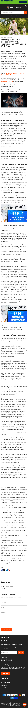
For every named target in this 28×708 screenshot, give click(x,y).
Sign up (21, 652)
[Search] (25, 12)
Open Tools (5, 673)
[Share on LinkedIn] (7, 570)
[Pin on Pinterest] (9, 570)
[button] (25, 705)
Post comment (6, 629)
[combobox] (12, 12)
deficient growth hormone (7, 81)
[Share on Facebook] (2, 570)
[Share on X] (4, 570)
